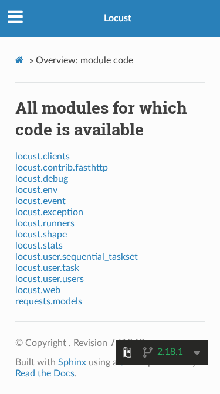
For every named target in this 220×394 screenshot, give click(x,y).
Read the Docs (45, 373)
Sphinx (72, 362)
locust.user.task (47, 268)
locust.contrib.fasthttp (61, 167)
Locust (117, 18)
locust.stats (39, 245)
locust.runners (45, 223)
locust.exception (49, 212)
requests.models (48, 301)
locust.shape (41, 234)
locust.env (36, 190)
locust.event (40, 201)
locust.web (37, 290)
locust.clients (42, 156)
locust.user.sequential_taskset (76, 256)
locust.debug (41, 179)
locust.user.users (49, 279)
